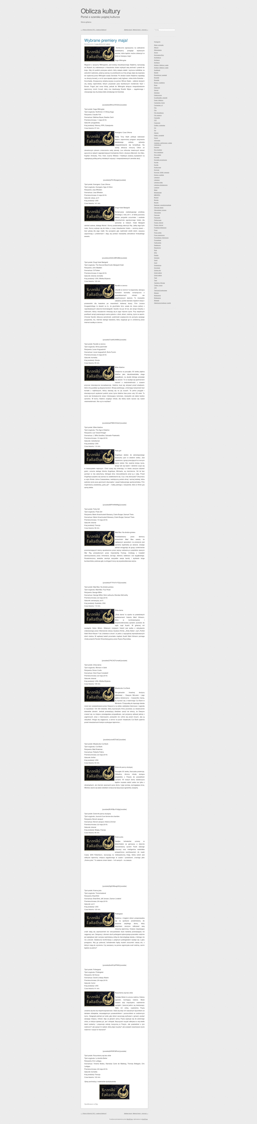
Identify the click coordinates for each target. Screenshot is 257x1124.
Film (96, 1104)
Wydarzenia (157, 295)
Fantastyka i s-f (158, 105)
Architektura (157, 58)
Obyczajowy (157, 213)
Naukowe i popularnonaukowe (162, 205)
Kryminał (156, 170)
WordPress (130, 1119)
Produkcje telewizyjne (160, 228)
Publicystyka (157, 243)
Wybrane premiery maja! (106, 40)
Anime (156, 53)
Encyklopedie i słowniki (160, 98)
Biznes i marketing (159, 83)
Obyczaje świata (158, 208)
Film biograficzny (159, 113)
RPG (155, 253)
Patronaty (157, 215)
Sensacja (156, 258)
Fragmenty (157, 123)
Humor (156, 138)
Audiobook (157, 70)
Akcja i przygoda (158, 45)
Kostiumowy (157, 167)
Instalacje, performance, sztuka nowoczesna (163, 144)
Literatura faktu (158, 182)
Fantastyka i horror (159, 103)
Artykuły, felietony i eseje (161, 65)
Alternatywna (158, 50)
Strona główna (86, 22)
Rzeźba (156, 255)
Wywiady (156, 300)
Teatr (155, 278)
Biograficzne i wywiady (160, 75)
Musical (156, 197)
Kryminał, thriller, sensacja (161, 172)
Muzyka (156, 200)
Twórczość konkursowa (160, 290)
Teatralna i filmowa (159, 283)
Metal (155, 190)
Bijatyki (156, 73)
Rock (155, 250)
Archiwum (157, 60)
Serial (155, 260)
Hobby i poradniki (159, 135)
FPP (155, 120)
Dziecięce (157, 93)
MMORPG (157, 195)
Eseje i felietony (158, 100)
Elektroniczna (158, 95)
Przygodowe (157, 240)
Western (156, 293)
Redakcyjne (157, 245)
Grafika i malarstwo (159, 125)
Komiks (156, 162)
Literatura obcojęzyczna (160, 185)
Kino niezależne (158, 152)
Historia (156, 133)
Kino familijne (158, 150)
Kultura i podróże (159, 175)
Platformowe (157, 220)
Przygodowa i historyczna (161, 238)
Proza (155, 230)
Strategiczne (157, 265)
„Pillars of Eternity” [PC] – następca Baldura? (94, 30)
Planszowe (157, 218)
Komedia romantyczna (160, 160)
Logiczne (156, 187)
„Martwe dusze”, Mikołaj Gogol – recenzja (136, 30)
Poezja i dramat (158, 223)
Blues (155, 85)
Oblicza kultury (100, 10)
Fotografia (157, 118)
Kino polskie (157, 155)
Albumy (156, 47)
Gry (155, 128)
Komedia (156, 157)
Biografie (156, 78)
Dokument (157, 88)
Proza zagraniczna (159, 235)
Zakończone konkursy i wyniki (162, 303)
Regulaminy (157, 248)
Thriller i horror (158, 285)
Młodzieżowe (158, 192)
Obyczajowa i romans (160, 210)
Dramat (156, 90)
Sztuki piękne (158, 273)
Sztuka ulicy (157, 270)
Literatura (157, 177)
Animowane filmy (159, 55)
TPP (155, 288)
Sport (155, 263)
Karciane (156, 147)
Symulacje (157, 268)
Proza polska (157, 233)
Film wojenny (158, 115)
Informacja (157, 140)
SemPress (145, 1119)
